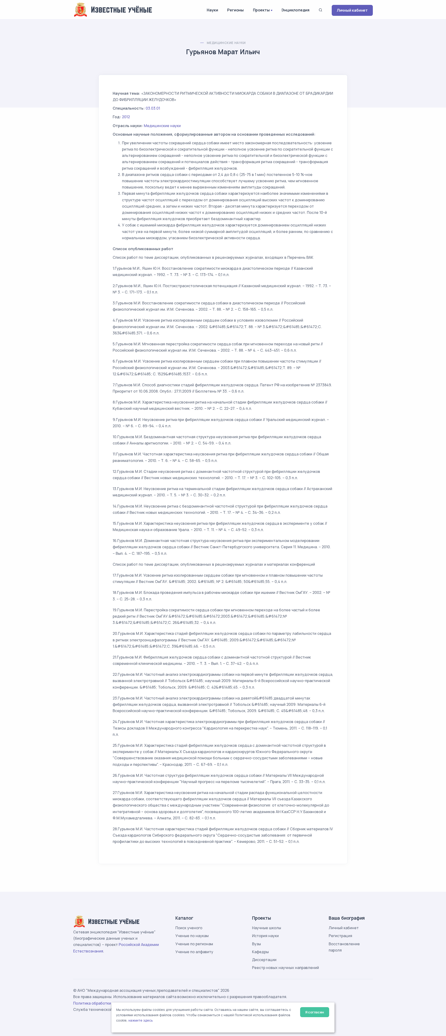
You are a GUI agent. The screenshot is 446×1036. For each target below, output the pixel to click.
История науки (265, 935)
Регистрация (340, 935)
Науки (212, 10)
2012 (126, 116)
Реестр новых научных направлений (285, 967)
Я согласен (314, 1012)
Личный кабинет (352, 10)
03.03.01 (153, 108)
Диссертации (264, 959)
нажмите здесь (140, 1020)
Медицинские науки (226, 42)
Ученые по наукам (192, 935)
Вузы (256, 943)
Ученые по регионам (194, 943)
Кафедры (260, 951)
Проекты (261, 10)
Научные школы (266, 927)
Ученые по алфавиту (194, 951)
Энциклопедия (295, 10)
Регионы (235, 10)
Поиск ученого (188, 927)
